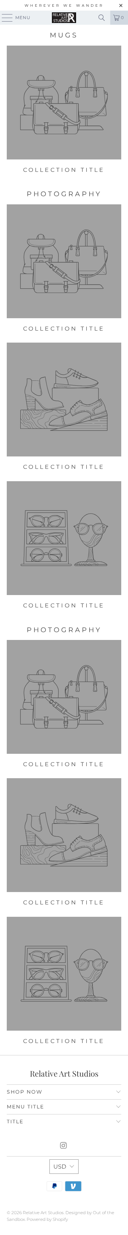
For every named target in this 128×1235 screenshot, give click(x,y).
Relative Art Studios (43, 1212)
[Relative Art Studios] (64, 18)
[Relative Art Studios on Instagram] (63, 1146)
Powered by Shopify (47, 1219)
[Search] (101, 18)
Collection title (64, 109)
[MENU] (4, 18)
